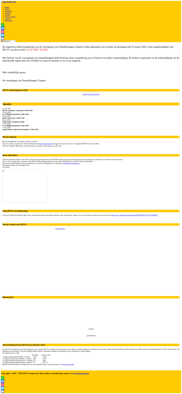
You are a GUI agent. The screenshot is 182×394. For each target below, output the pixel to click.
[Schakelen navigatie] (2, 4)
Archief (7, 15)
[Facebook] (60, 28)
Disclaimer (8, 21)
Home (7, 7)
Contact (7, 19)
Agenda (7, 13)
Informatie (8, 11)
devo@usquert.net (46, 144)
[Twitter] (60, 35)
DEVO (7, 9)
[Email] (60, 38)
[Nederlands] (2, 41)
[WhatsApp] (60, 25)
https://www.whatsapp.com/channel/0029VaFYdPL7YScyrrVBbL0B (134, 215)
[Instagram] (60, 31)
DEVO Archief (10, 17)
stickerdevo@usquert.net (71, 163)
